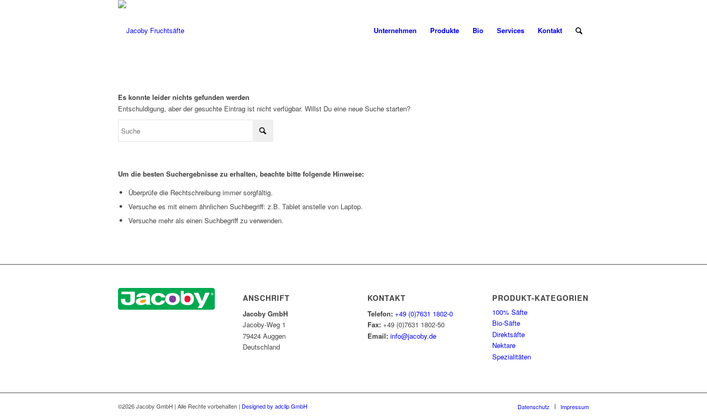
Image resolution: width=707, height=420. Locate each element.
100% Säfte (509, 312)
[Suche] (579, 30)
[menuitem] (395, 30)
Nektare (503, 345)
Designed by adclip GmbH (274, 406)
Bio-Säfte (506, 323)
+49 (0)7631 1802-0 (424, 313)
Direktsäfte (508, 334)
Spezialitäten (511, 356)
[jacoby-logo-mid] (151, 30)
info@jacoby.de (413, 336)
